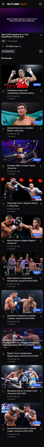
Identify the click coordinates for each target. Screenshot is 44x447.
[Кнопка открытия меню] (3, 4)
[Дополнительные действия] (41, 51)
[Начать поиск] (40, 4)
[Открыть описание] (41, 35)
